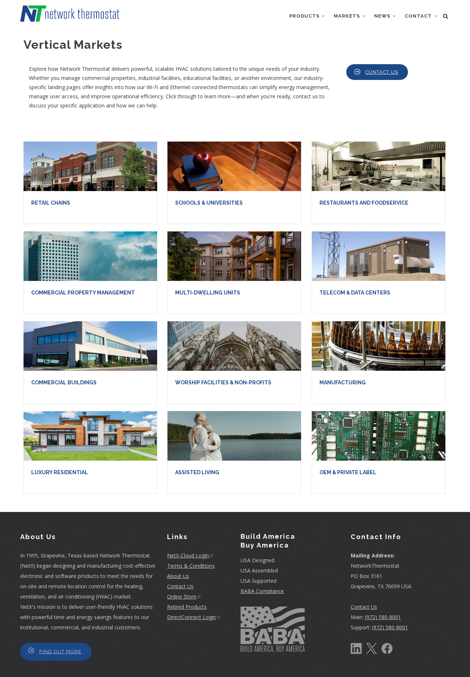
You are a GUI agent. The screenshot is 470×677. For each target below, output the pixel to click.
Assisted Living (197, 472)
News (383, 16)
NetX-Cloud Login (188, 555)
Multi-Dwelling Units (207, 293)
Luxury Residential (59, 472)
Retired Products (187, 606)
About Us (178, 575)
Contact (419, 16)
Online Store (181, 596)
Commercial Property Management (83, 293)
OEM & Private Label (347, 472)
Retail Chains (50, 203)
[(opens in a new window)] (356, 647)
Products (305, 16)
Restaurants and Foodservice (363, 203)
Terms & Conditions (191, 565)
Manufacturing (342, 382)
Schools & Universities (209, 203)
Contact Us (381, 72)
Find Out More (60, 651)
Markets (347, 16)
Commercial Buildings (64, 382)
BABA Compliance (262, 591)
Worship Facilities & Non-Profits (223, 382)
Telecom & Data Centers (354, 293)
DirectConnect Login (191, 617)
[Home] (69, 11)
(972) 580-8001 (383, 617)
